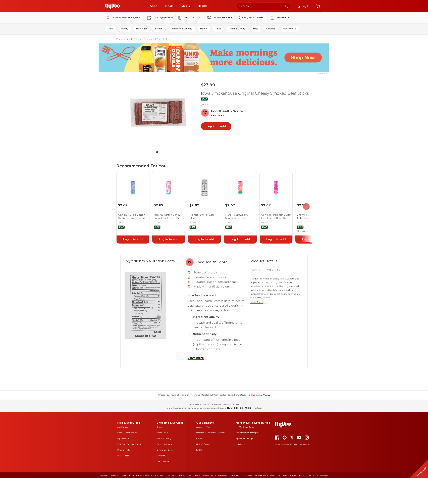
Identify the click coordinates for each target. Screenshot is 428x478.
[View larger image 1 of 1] (157, 114)
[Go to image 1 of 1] (157, 152)
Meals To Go (162, 432)
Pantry (124, 28)
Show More (256, 302)
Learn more (196, 357)
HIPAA (197, 475)
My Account (123, 438)
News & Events (203, 444)
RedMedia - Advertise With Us (210, 432)
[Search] (287, 6)
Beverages (141, 28)
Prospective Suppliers (265, 475)
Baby (255, 28)
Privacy (114, 475)
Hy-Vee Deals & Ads (245, 427)
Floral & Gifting (164, 438)
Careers (199, 438)
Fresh (110, 28)
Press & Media (123, 450)
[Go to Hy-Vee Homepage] (112, 6)
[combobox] (264, 6)
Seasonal (270, 28)
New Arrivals (289, 28)
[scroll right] (306, 207)
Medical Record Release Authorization (221, 475)
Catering (161, 455)
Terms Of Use (184, 475)
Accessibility (322, 475)
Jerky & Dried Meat (146, 39)
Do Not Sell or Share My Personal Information (143, 475)
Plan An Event (164, 461)
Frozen (159, 28)
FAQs (199, 450)
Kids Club (240, 444)
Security (172, 475)
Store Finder (123, 455)
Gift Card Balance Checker (130, 444)
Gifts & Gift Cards (165, 450)
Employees (247, 475)
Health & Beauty (237, 28)
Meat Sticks (164, 39)
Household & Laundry (181, 28)
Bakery (203, 28)
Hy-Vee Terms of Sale (239, 408)
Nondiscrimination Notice (302, 475)
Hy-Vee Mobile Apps (245, 438)
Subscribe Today (260, 395)
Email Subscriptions (127, 432)
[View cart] (318, 6)
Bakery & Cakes (164, 444)
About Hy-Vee (203, 427)
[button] (217, 115)
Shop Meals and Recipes (247, 432)
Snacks (129, 39)
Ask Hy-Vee (122, 427)
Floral (218, 28)
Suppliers (282, 475)
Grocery (161, 427)
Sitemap (104, 475)
